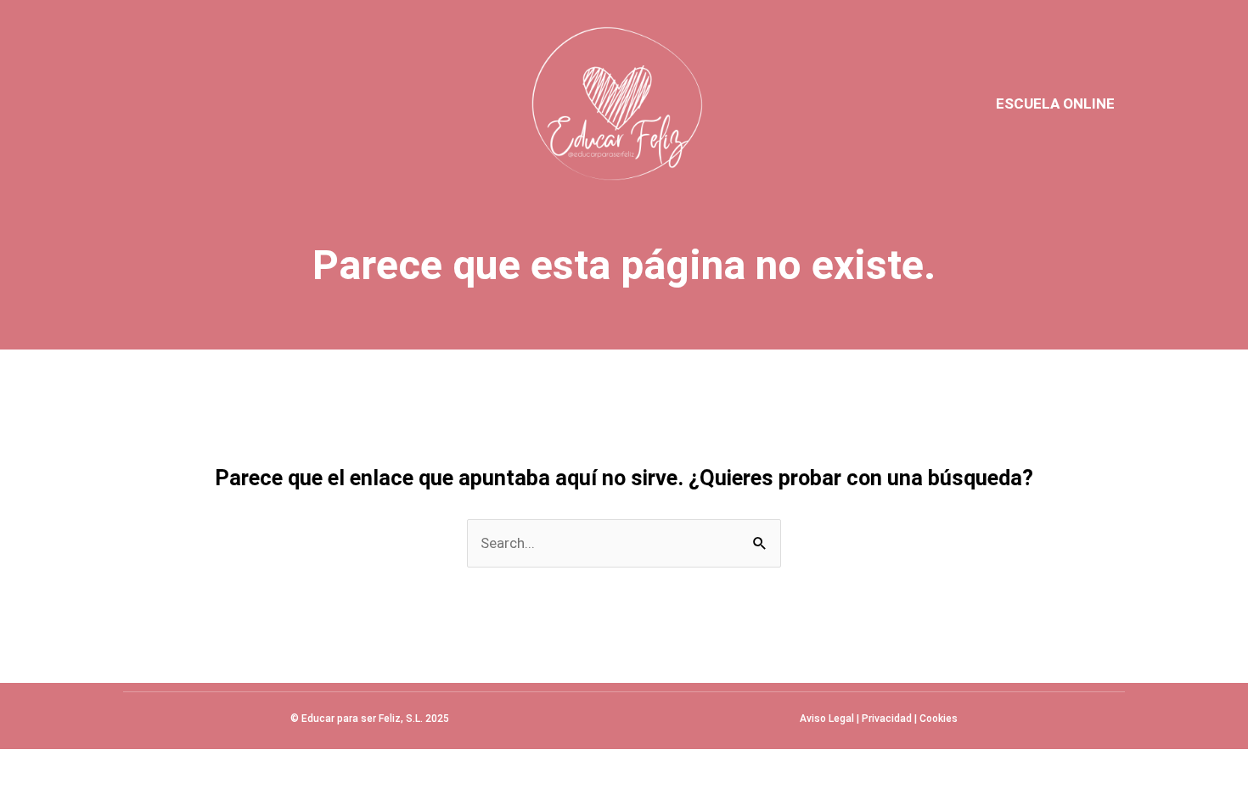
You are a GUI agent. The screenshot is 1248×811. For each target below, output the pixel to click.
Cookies (938, 718)
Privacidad (887, 718)
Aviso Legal (827, 718)
